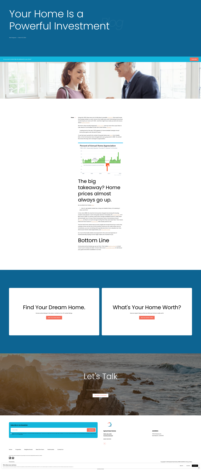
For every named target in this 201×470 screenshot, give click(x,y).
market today (116, 214)
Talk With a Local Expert (100, 395)
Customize (188, 465)
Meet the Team (40, 449)
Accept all (195, 465)
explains (109, 127)
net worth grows (105, 229)
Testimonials (50, 449)
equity (81, 220)
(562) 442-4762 (107, 434)
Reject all (181, 465)
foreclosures (94, 221)
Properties (18, 449)
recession (110, 117)
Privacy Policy (21, 434)
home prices (100, 125)
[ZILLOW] (104, 443)
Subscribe (91, 430)
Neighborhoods (28, 449)
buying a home (85, 122)
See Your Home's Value (147, 317)
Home (10, 449)
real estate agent (110, 248)
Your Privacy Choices (100, 468)
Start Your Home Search (54, 317)
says (92, 205)
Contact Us (60, 449)
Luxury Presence (18, 461)
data (111, 135)
